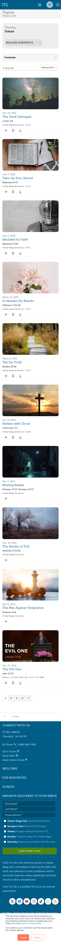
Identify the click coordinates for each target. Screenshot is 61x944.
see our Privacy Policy (31, 923)
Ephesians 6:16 (10, 243)
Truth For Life (5, 4)
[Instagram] (34, 901)
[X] (12, 901)
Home (16, 716)
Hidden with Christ (16, 423)
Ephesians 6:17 (10, 182)
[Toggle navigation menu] (57, 5)
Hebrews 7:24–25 (11, 305)
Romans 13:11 (9, 489)
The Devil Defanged (16, 116)
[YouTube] (26, 901)
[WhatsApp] (48, 901)
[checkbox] (28, 831)
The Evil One (11, 669)
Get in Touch (9, 751)
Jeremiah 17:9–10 (11, 550)
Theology (10, 27)
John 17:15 (8, 673)
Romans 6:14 (9, 612)
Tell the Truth (12, 362)
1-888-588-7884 (26, 744)
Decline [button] (37, 937)
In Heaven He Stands (18, 301)
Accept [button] (23, 937)
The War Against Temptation (23, 607)
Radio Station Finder (13, 760)
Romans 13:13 (26, 489)
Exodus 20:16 (9, 366)
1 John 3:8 (7, 121)
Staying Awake (13, 485)
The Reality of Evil (15, 546)
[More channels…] (55, 901)
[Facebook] (19, 901)
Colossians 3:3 (10, 428)
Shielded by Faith (15, 239)
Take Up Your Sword (17, 178)
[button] (13, 130)
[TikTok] (41, 901)
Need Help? (9, 755)
